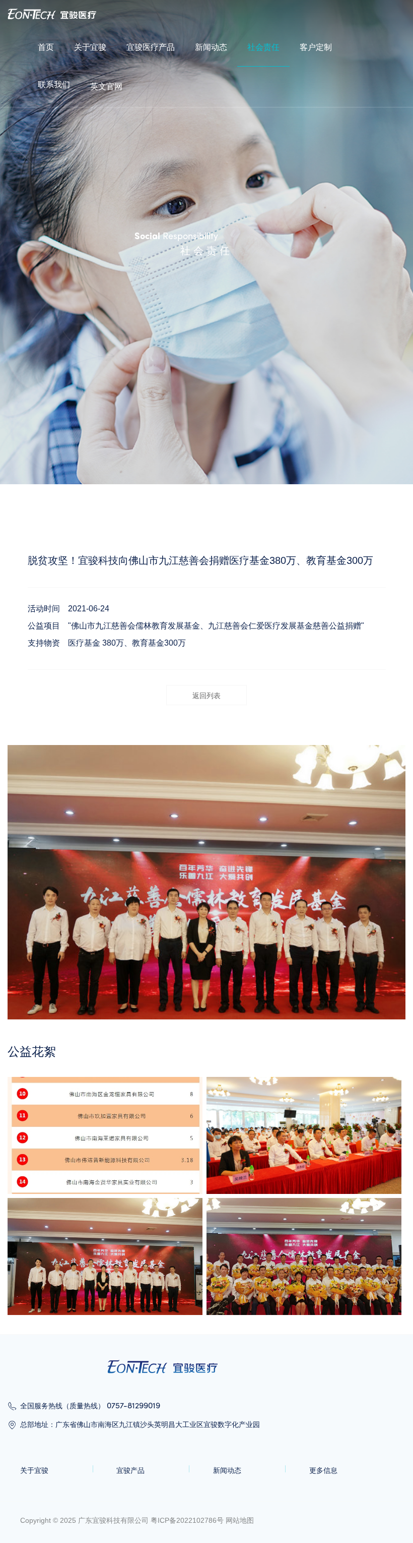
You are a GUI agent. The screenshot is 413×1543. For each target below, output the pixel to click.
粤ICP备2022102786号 (187, 1520)
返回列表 (206, 696)
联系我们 (54, 84)
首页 (46, 47)
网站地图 (240, 1520)
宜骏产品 (130, 1470)
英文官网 (106, 86)
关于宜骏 (90, 47)
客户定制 (316, 47)
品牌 (14, 6)
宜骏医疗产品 (150, 47)
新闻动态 (211, 47)
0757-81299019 (133, 1405)
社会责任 (263, 47)
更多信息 (323, 1470)
